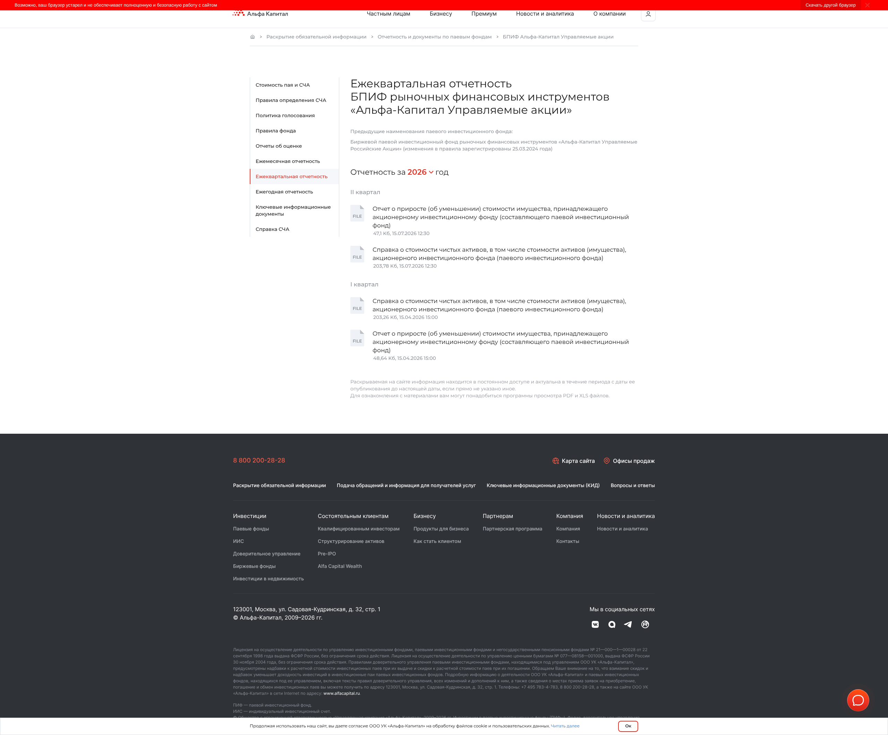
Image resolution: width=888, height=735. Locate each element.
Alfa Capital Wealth (340, 566)
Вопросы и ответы (633, 485)
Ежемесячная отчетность (288, 161)
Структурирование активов (351, 541)
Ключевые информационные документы (293, 210)
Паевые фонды (251, 529)
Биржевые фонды (254, 566)
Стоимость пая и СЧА (283, 85)
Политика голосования (285, 115)
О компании (610, 13)
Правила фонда (276, 131)
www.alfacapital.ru (342, 693)
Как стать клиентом (437, 541)
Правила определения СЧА (291, 100)
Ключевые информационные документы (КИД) (543, 485)
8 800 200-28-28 (259, 460)
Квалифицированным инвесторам (359, 529)
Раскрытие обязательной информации (316, 37)
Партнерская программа (513, 529)
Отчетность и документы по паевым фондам (435, 37)
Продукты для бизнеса (441, 529)
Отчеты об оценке (279, 146)
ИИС (238, 541)
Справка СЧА (272, 229)
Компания (568, 529)
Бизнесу (441, 13)
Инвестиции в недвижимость (268, 579)
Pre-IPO (327, 554)
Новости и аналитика (545, 13)
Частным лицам (388, 13)
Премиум (484, 13)
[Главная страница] (252, 37)
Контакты (567, 541)
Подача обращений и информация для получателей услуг (406, 485)
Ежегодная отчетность (284, 192)
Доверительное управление (266, 554)
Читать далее (565, 726)
